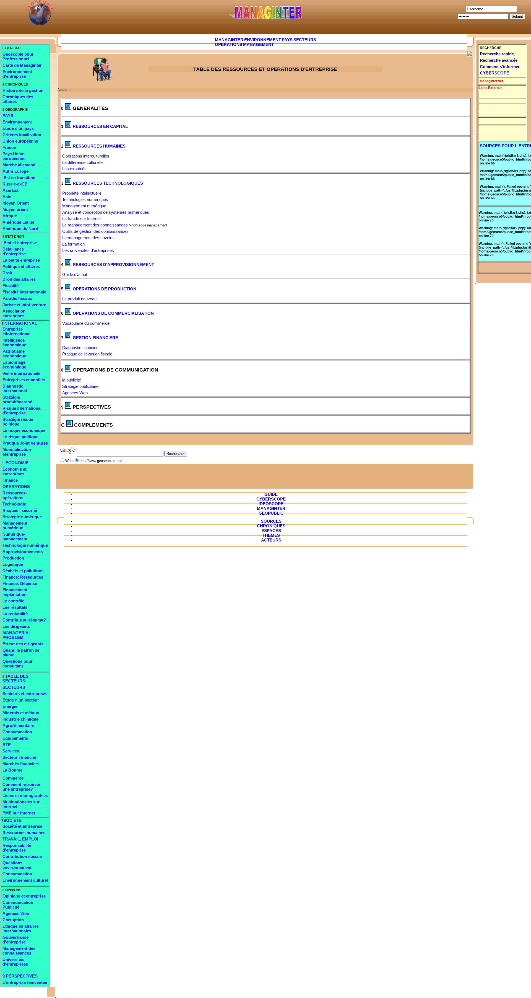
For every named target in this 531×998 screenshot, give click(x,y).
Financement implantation (14, 592)
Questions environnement (17, 865)
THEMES (271, 535)
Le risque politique (20, 436)
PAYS (7, 115)
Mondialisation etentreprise (16, 452)
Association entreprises (13, 313)
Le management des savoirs (88, 237)
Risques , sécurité (19, 510)
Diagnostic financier (80, 347)
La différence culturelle (82, 162)
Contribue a (13, 620)
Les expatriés (74, 168)
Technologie (14, 504)
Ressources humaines (23, 832)
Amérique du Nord (20, 228)
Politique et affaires (21, 266)
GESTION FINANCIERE (95, 337)
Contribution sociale (22, 856)
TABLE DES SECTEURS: (15, 678)
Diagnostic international (14, 388)
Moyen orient (15, 209)
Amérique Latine (18, 222)
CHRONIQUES (271, 526)
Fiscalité (10, 285)
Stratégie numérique (22, 516)
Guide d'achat (74, 274)
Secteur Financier (19, 757)
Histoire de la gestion (22, 90)
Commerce (13, 778)
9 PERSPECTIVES (20, 976)
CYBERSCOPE (494, 73)
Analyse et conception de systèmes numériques (105, 212)
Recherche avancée (498, 60)
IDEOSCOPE (271, 503)
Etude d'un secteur (20, 700)
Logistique (12, 564)
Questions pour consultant (17, 663)
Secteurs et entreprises (24, 693)
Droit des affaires (19, 279)
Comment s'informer (500, 66)
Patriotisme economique (14, 353)
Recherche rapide (497, 53)
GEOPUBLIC (271, 513)
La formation (73, 244)
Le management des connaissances (95, 225)
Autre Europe (15, 171)
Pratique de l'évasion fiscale (87, 354)
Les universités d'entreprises (88, 250)
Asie (6, 196)
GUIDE (271, 494)
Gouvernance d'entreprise (15, 939)
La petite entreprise (21, 260)
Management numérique (14, 525)
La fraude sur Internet (81, 218)
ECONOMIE (16, 462)
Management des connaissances (18, 950)
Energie (9, 706)
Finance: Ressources (22, 577)
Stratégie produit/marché (17, 399)
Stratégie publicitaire (80, 386)
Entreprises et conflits (23, 379)
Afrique (9, 215)
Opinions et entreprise (24, 896)
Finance (10, 480)
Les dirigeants (16, 626)
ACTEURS (271, 540)
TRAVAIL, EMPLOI (20, 839)
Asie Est (10, 190)
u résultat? (35, 620)
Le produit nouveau (79, 298)
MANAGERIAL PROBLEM (16, 635)
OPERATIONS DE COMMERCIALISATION (113, 313)
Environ (10, 71)
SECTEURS (13, 687)
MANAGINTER (229, 39)
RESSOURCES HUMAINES (99, 146)
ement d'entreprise (17, 74)
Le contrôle (13, 601)
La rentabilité (15, 613)
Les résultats (14, 607)
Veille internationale (21, 373)
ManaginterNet (491, 81)
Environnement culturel (25, 880)
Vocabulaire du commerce (86, 323)
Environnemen (16, 122)
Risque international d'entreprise (21, 410)
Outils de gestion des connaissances (95, 231)
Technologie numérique (25, 545)
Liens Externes (491, 88)
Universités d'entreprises (15, 961)
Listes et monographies (25, 795)
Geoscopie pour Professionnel (17, 56)
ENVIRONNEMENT (262, 39)
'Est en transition (18, 177)
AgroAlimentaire (18, 725)
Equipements (15, 738)
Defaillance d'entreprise (14, 251)
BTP (6, 744)
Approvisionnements (22, 551)
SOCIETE (12, 820)
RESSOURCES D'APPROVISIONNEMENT (113, 264)
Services (10, 751)
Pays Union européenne (13, 156)
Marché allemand (18, 165)
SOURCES (271, 521)
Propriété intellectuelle (81, 193)
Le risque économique (23, 430)
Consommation (17, 731)
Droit (7, 272)
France (9, 147)
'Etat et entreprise (19, 242)
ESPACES (271, 530)
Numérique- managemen (14, 536)
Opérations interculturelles (85, 156)
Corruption (13, 919)
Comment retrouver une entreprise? (21, 786)
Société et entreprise (22, 826)
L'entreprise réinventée (24, 982)
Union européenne (20, 141)
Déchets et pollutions (22, 570)
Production (13, 558)
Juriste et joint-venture (24, 304)
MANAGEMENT (258, 44)
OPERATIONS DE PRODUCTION (104, 289)
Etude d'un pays (18, 128)
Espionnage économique (14, 364)
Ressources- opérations (14, 495)
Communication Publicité (17, 904)
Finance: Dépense (19, 583)
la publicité (71, 380)
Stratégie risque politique (17, 421)
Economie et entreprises (14, 471)
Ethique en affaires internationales (20, 928)
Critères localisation (21, 134)
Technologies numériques (85, 199)
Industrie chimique (20, 719)
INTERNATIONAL (20, 323)
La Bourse (12, 770)
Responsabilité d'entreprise (16, 847)
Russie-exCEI (15, 184)
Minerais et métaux (20, 712)
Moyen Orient (15, 203)
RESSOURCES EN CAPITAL (100, 126)
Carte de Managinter (22, 65)
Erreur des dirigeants (22, 643)
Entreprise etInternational (16, 331)
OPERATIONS (16, 486)
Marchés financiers (20, 763)
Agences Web (15, 913)
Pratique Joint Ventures (25, 443)
